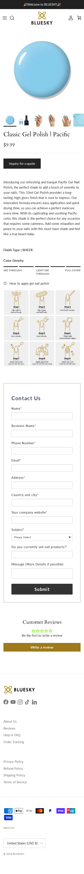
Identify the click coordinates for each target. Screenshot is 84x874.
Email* (16, 460)
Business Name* (23, 426)
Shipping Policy (14, 775)
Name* (16, 408)
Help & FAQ (11, 735)
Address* (18, 477)
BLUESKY (18, 853)
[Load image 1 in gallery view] (42, 69)
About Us (10, 721)
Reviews (9, 728)
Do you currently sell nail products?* (39, 547)
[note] (42, 404)
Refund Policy (13, 768)
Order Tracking (13, 742)
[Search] (14, 18)
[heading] (42, 398)
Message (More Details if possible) (37, 564)
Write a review (42, 647)
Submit (42, 589)
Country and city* (25, 495)
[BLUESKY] (42, 18)
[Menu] (4, 18)
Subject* (17, 529)
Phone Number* (23, 443)
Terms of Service (15, 782)
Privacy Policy (13, 761)
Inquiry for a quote (22, 163)
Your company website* (29, 512)
